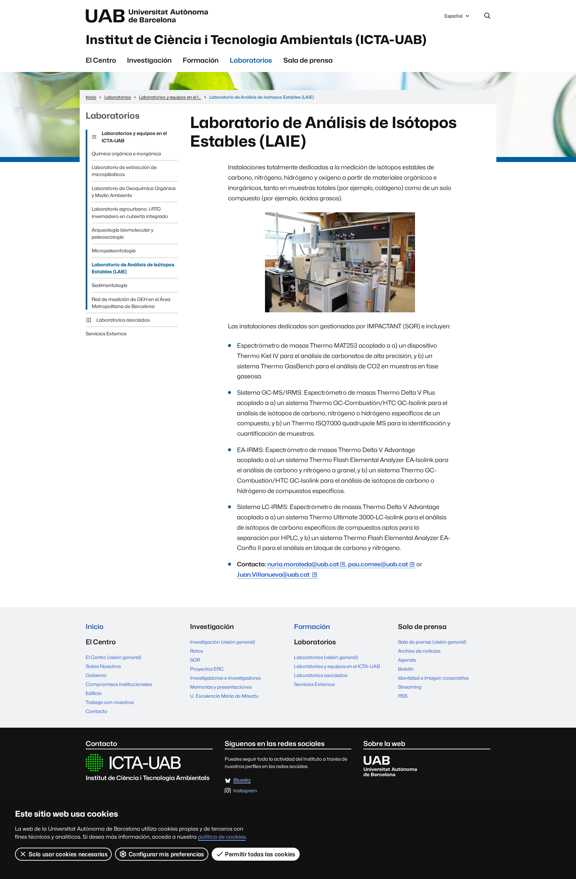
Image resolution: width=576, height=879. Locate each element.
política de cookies (222, 837)
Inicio (94, 626)
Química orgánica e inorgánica (126, 153)
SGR (195, 660)
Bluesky (242, 780)
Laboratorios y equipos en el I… (170, 97)
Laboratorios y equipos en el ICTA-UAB (134, 136)
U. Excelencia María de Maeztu (224, 696)
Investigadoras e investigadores (225, 678)
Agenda (407, 660)
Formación (201, 60)
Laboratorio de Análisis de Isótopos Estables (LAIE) (133, 268)
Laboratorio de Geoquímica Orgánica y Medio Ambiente (134, 191)
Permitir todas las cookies (260, 854)
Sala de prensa (308, 60)
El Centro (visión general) (113, 657)
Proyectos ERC (207, 669)
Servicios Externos (106, 333)
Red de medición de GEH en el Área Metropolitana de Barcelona (131, 302)
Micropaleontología (114, 250)
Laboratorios (251, 60)
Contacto (96, 711)
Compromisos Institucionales (119, 684)
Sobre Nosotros (103, 666)
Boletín (406, 669)
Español (453, 17)
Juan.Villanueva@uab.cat (274, 574)
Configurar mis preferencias (166, 854)
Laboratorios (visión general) (326, 657)
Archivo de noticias (419, 651)
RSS (402, 696)
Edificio (94, 693)
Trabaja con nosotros (110, 702)
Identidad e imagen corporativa (433, 678)
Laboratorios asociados (123, 320)
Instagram (245, 791)
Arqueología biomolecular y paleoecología (122, 233)
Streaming (410, 687)
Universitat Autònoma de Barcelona (149, 16)
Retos (196, 651)
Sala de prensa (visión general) (432, 642)
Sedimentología (109, 285)
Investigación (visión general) (222, 642)
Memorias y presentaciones (221, 687)
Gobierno (96, 675)
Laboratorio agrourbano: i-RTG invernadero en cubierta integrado (130, 212)
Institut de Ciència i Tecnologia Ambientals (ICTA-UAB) (256, 39)
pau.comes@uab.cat (378, 564)
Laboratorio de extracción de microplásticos (124, 170)
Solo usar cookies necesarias (68, 854)
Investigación (149, 60)
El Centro (101, 60)
